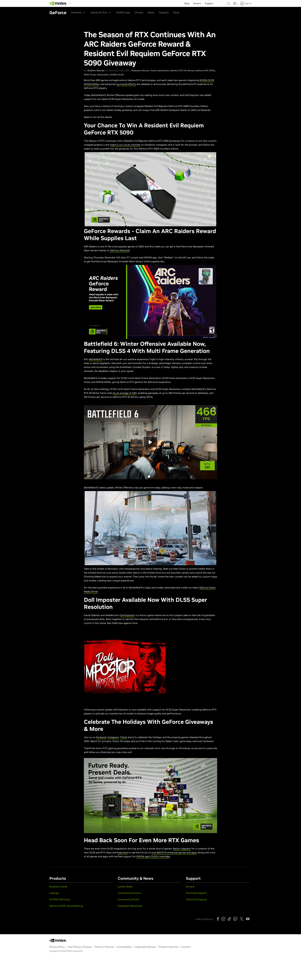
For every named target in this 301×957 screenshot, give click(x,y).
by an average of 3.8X (125, 393)
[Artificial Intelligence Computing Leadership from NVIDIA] (58, 3)
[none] (229, 2)
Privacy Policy (57, 946)
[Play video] (125, 666)
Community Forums (129, 892)
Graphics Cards (58, 886)
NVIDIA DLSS (117, 74)
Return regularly (182, 848)
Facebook (101, 737)
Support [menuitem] (209, 3)
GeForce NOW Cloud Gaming (66, 905)
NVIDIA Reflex (91, 84)
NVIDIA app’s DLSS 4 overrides (153, 856)
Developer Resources (130, 905)
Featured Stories (140, 70)
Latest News (125, 886)
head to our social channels (125, 144)
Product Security (168, 946)
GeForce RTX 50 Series (182, 70)
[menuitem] (77, 3)
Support (164, 12)
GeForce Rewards (119, 250)
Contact (185, 946)
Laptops (54, 892)
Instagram (113, 737)
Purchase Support (196, 892)
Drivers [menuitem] (197, 3)
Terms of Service (104, 946)
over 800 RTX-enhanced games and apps (174, 852)
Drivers (139, 12)
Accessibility (124, 946)
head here (122, 852)
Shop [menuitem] (186, 3)
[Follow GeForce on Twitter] (241, 919)
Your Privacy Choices (80, 946)
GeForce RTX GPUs (205, 70)
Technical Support (196, 899)
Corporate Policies (145, 946)
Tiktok (123, 737)
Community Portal (128, 899)
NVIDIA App (123, 12)
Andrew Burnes (95, 70)
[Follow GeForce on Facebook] (218, 919)
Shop (176, 12)
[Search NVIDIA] (229, 2)
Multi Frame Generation (96, 74)
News (151, 12)
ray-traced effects (126, 84)
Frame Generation (159, 70)
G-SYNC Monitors (59, 899)
